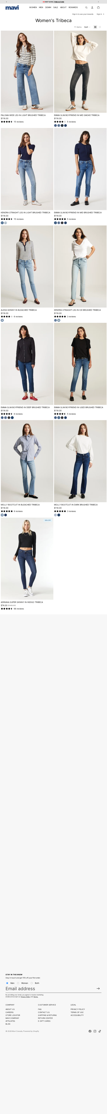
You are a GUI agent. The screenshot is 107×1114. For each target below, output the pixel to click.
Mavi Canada (17, 1031)
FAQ (39, 1009)
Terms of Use (77, 1012)
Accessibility (77, 1015)
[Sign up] (98, 988)
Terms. (36, 997)
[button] (87, 27)
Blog (8, 1024)
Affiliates (10, 1021)
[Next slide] (49, 72)
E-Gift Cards (44, 1021)
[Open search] (86, 7)
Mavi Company (12, 1018)
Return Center (45, 1018)
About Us (10, 1009)
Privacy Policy (25, 997)
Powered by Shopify (31, 1031)
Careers (10, 1012)
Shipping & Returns (47, 1015)
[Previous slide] (5, 72)
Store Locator (13, 1015)
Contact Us (44, 1012)
